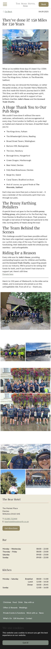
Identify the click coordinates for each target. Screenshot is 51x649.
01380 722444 (10, 518)
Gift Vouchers (18, 618)
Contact (29, 618)
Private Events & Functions (14, 613)
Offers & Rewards (10, 607)
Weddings (23, 607)
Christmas (7, 602)
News (41, 613)
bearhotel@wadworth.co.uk (17, 521)
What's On (7, 618)
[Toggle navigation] (4, 4)
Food (15, 602)
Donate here (7, 274)
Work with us (32, 613)
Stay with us (29, 602)
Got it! (25, 642)
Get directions (11, 528)
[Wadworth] (25, 4)
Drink (20, 602)
